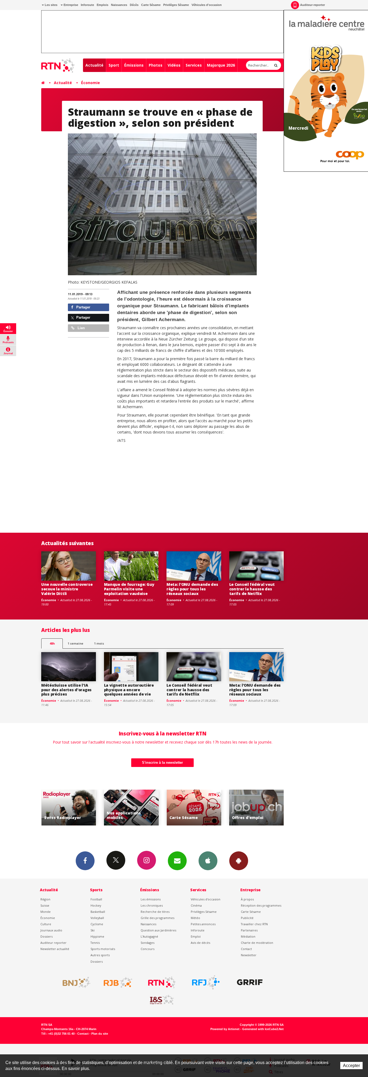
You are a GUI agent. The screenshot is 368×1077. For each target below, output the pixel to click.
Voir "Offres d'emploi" (238, 807)
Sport (114, 65)
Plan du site (99, 1033)
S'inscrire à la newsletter (162, 763)
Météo (195, 918)
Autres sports (100, 955)
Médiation (248, 936)
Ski (93, 930)
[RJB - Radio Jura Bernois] (118, 982)
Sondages (147, 942)
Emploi (196, 936)
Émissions (134, 65)
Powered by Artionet (224, 1029)
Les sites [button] (50, 4)
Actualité (94, 65)
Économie (90, 82)
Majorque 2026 (221, 65)
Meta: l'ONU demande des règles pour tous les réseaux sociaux (192, 589)
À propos (247, 899)
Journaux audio (51, 930)
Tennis (95, 942)
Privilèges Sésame (176, 4)
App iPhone (208, 860)
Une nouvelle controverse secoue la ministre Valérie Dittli (66, 589)
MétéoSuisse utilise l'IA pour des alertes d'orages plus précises (66, 690)
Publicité (247, 918)
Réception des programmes (261, 905)
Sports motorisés (103, 949)
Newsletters (177, 860)
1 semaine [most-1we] (75, 643)
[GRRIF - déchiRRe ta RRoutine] (250, 982)
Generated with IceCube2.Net (263, 1029)
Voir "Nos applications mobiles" (112, 807)
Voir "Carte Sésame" (175, 807)
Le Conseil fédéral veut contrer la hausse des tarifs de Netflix (252, 589)
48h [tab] (52, 643)
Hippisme (97, 936)
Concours (147, 949)
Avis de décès (200, 942)
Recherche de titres (155, 911)
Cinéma (196, 905)
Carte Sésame (151, 4)
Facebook (85, 860)
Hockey (96, 905)
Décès (134, 4)
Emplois (102, 4)
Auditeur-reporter (312, 4)
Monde (45, 911)
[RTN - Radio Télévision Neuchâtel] (162, 982)
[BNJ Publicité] (74, 982)
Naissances (119, 4)
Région (45, 899)
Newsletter (248, 955)
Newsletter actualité (54, 949)
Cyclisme (97, 924)
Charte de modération (257, 942)
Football (96, 899)
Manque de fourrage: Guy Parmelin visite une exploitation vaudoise (129, 589)
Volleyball (97, 918)
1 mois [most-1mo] (99, 643)
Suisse (44, 905)
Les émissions (151, 899)
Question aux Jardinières (158, 930)
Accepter (351, 1065)
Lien (81, 328)
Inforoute (87, 4)
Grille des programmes (157, 918)
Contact (246, 949)
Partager (82, 307)
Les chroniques (152, 905)
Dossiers (46, 936)
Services (194, 65)
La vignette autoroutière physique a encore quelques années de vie (129, 690)
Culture (45, 924)
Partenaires (249, 930)
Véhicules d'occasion (207, 4)
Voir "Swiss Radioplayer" (50, 807)
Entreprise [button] (70, 4)
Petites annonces (203, 924)
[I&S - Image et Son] (162, 1000)
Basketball (98, 911)
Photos (155, 65)
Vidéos (174, 65)
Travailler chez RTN (254, 924)
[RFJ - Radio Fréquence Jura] (206, 982)
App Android (238, 860)
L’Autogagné (149, 936)
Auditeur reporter (53, 942)
